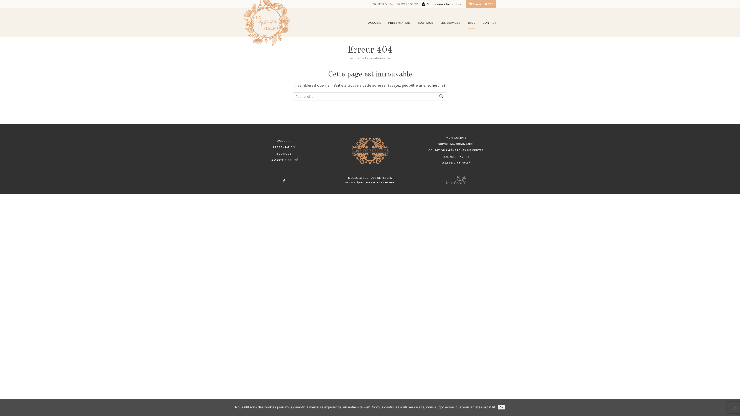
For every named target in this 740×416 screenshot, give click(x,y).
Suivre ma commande (456, 144)
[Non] (735, 407)
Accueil (374, 22)
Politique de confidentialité (380, 182)
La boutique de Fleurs (375, 177)
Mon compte (456, 137)
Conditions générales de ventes (456, 150)
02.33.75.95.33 (407, 4)
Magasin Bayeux (456, 157)
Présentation (399, 22)
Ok (502, 407)
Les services (450, 22)
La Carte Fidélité (284, 160)
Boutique (425, 22)
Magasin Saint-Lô (456, 163)
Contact (489, 22)
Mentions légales (354, 182)
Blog (471, 22)
